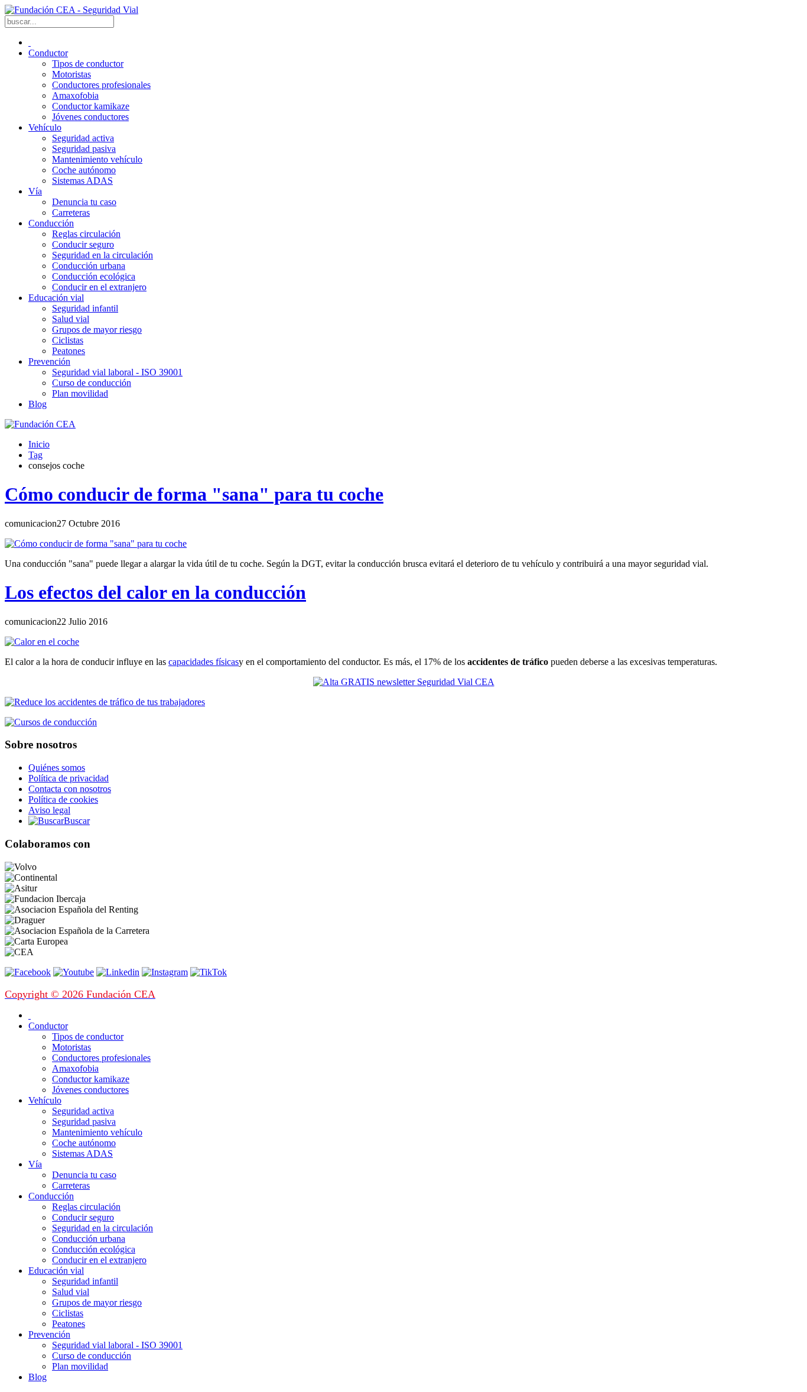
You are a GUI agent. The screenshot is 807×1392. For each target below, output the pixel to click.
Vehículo (44, 127)
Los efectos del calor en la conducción (155, 592)
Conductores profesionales (101, 85)
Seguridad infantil (85, 308)
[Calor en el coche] (42, 642)
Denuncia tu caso (84, 202)
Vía (35, 191)
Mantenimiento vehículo (97, 159)
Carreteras (71, 212)
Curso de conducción (91, 383)
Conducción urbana (88, 266)
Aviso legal (49, 810)
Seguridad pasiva (84, 149)
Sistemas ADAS (82, 181)
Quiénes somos (56, 767)
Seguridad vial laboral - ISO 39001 (117, 372)
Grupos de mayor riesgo (97, 330)
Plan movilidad (80, 393)
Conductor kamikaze (90, 106)
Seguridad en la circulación (102, 255)
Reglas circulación (86, 234)
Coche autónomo (84, 170)
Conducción (51, 223)
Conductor (48, 53)
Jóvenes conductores (90, 117)
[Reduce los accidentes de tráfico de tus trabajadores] (403, 702)
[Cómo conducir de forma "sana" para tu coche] (96, 543)
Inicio (39, 444)
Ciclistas (67, 340)
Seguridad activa (83, 138)
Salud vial (70, 319)
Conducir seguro (83, 244)
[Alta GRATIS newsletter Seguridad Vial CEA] (403, 682)
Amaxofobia (75, 95)
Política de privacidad (68, 778)
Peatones (68, 351)
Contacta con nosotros (69, 789)
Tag (35, 455)
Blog (37, 404)
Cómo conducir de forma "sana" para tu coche (194, 494)
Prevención (49, 361)
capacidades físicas (203, 662)
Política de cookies (63, 799)
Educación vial (56, 298)
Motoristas (71, 74)
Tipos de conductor (87, 64)
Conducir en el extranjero (99, 287)
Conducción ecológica (93, 276)
